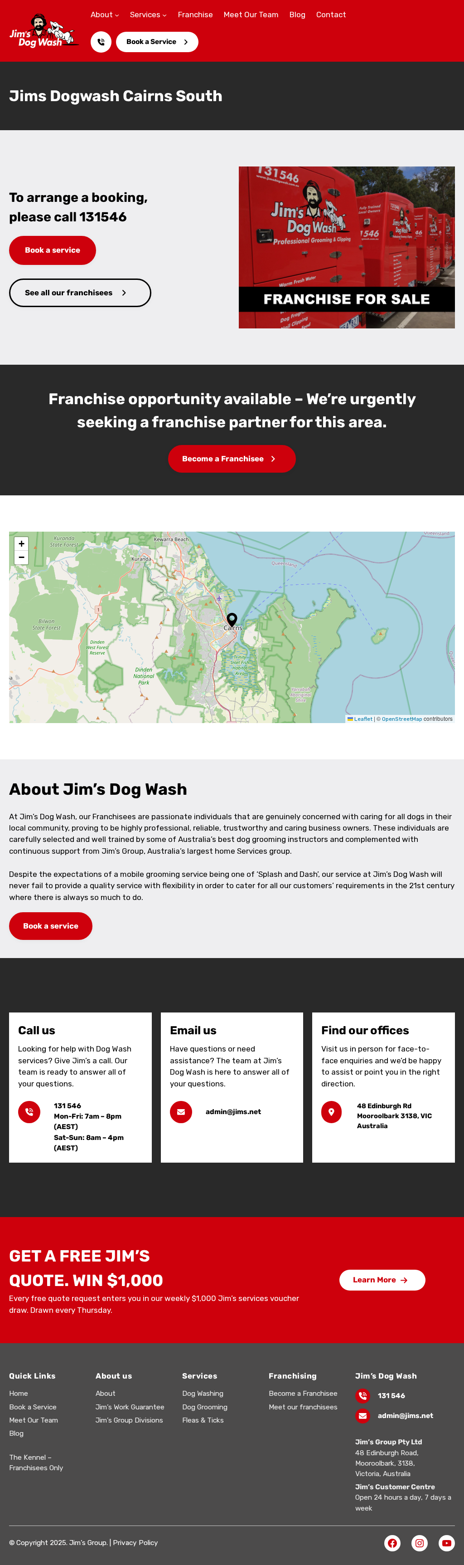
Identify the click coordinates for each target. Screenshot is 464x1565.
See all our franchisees (68, 292)
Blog (16, 1433)
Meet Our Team (33, 1420)
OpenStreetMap (402, 719)
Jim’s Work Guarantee (130, 1407)
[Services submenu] (164, 15)
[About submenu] (117, 15)
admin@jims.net (405, 1416)
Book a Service (151, 42)
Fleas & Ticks (203, 1420)
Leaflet (362, 719)
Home (18, 1393)
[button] (232, 620)
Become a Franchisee (223, 458)
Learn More (374, 1279)
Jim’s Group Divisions (129, 1420)
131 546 (391, 1396)
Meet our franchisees (303, 1407)
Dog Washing (202, 1393)
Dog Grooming (204, 1407)
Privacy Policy (135, 1543)
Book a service (52, 249)
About (106, 1393)
